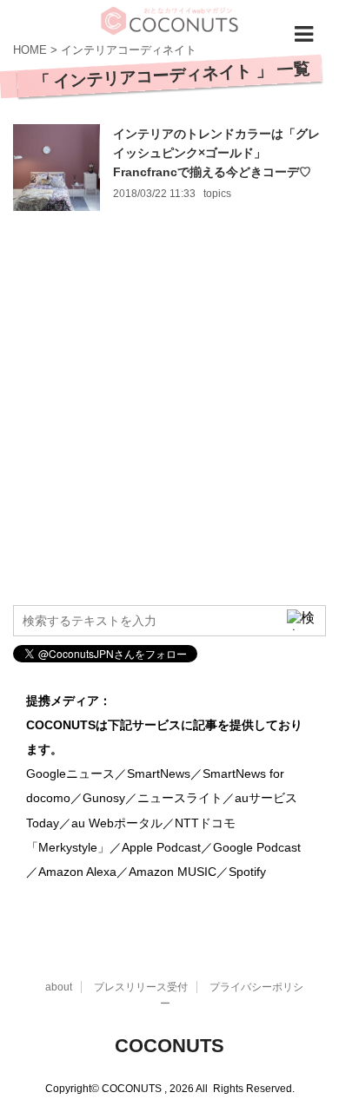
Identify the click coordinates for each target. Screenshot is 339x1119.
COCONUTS (169, 1045)
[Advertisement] (169, 418)
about (58, 987)
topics (217, 194)
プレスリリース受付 (141, 987)
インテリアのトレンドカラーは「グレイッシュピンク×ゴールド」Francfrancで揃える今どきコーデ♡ (216, 153)
